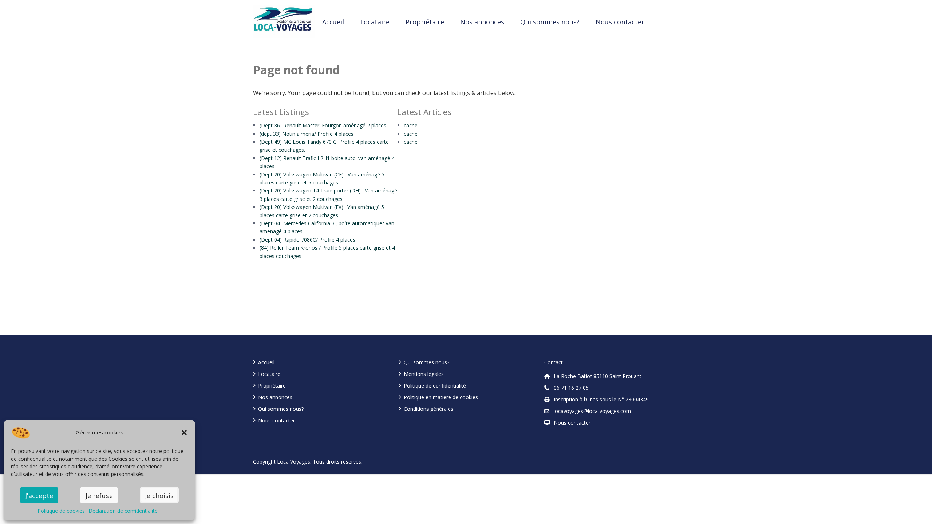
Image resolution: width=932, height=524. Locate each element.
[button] (184, 432)
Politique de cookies (61, 510)
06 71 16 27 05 (571, 387)
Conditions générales (428, 408)
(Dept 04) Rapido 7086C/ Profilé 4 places (307, 239)
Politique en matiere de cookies (441, 397)
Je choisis (159, 495)
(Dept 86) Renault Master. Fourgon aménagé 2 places (323, 125)
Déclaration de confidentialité (123, 510)
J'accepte (39, 495)
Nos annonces (482, 21)
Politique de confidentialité (435, 385)
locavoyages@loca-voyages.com (592, 411)
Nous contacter (620, 21)
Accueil (333, 21)
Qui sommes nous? (550, 21)
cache (411, 125)
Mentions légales (424, 373)
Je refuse (99, 495)
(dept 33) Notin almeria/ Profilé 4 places (307, 133)
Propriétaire (425, 21)
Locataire (375, 21)
